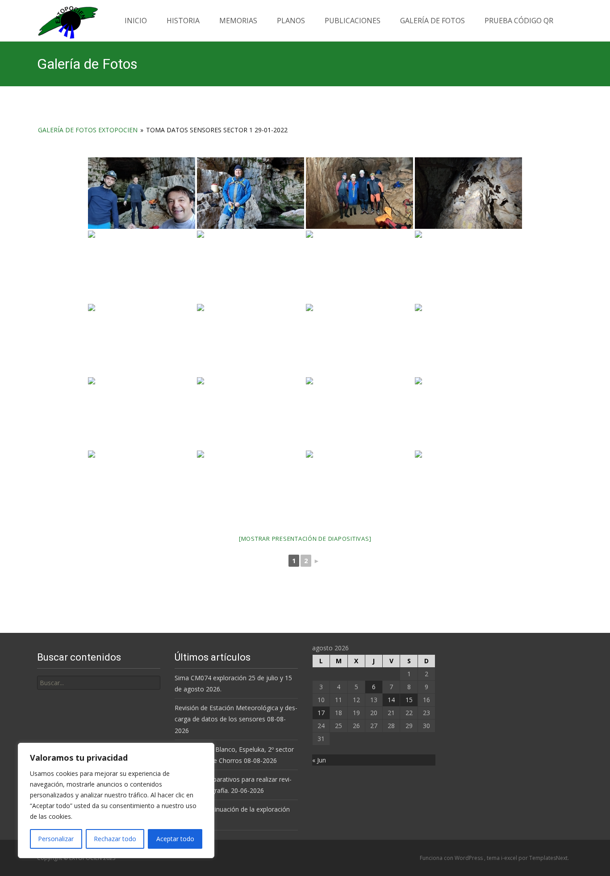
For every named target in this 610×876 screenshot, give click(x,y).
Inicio (136, 20)
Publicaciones (352, 20)
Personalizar (56, 838)
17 (321, 712)
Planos (291, 20)
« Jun (319, 760)
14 (391, 699)
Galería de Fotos (432, 20)
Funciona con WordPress (452, 858)
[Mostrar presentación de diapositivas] (305, 539)
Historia (183, 20)
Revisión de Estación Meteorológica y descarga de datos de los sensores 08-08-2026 (236, 718)
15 (409, 699)
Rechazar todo (115, 838)
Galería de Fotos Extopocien (88, 130)
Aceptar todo (175, 838)
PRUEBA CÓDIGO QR (519, 20)
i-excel (509, 858)
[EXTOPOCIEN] (61, 20)
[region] (116, 800)
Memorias (238, 20)
